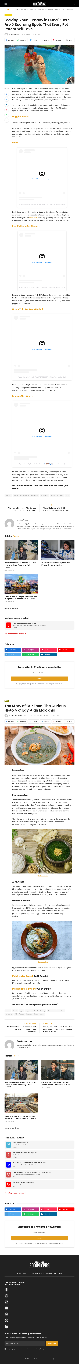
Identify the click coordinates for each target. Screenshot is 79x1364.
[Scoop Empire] (39, 3)
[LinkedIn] (7, 105)
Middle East (51, 1011)
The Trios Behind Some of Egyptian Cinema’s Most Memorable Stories (55, 1083)
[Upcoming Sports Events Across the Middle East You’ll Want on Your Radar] (21, 1103)
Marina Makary (15, 34)
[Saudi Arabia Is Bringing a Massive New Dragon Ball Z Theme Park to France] (21, 584)
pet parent (54, 495)
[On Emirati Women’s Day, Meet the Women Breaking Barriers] (57, 550)
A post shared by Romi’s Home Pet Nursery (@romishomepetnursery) (42, 287)
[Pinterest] (7, 110)
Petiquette (33, 218)
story (42, 1014)
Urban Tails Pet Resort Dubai (27, 309)
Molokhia (17, 988)
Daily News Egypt (43, 962)
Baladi (15, 1011)
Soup (36, 1014)
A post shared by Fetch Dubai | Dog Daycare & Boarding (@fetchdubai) (42, 204)
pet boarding (24, 495)
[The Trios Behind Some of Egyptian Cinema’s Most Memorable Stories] (57, 1070)
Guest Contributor (16, 715)
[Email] (7, 120)
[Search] (73, 3)
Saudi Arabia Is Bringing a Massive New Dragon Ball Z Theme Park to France (21, 597)
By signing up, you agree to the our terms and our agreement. (40, 684)
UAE (67, 495)
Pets (61, 495)
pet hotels (34, 495)
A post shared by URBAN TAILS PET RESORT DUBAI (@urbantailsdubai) (42, 377)
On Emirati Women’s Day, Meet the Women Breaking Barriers (55, 564)
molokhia (61, 1011)
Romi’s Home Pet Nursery (26, 226)
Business (8, 15)
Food (6, 700)
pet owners (44, 495)
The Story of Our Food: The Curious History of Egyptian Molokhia (22, 509)
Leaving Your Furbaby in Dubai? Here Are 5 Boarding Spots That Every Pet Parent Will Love (57, 1029)
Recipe (21, 1014)
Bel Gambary (29, 988)
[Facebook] (7, 94)
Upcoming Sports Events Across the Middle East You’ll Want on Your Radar (20, 1117)
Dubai (16, 495)
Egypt (21, 1011)
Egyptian (29, 1011)
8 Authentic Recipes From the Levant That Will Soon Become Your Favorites (21, 1029)
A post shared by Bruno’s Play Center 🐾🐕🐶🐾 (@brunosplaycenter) (42, 464)
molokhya (9, 1014)
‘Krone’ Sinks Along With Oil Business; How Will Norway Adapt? (56, 509)
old (16, 1014)
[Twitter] (7, 99)
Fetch (15, 142)
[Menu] (6, 3)
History (42, 1011)
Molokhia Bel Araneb (23, 976)
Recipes (29, 1014)
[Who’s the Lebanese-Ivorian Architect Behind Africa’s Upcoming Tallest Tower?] (21, 550)
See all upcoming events (16, 633)
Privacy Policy (52, 684)
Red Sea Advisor (43, 876)
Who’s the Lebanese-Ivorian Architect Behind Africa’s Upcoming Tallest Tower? (20, 565)
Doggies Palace (20, 116)
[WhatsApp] (7, 115)
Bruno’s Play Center (23, 396)
